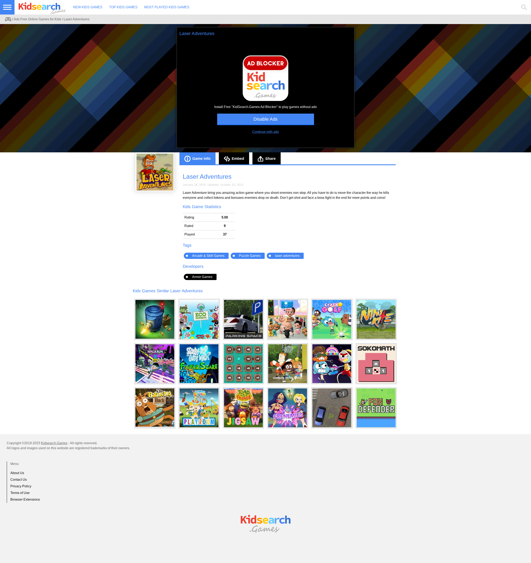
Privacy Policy (20, 486)
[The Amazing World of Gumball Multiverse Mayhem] (331, 363)
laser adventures (287, 255)
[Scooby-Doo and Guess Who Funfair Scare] (199, 363)
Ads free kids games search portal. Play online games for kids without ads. (40, 7)
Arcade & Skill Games (208, 255)
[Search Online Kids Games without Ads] (8, 19)
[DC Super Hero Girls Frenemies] (287, 407)
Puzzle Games (250, 255)
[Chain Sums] (243, 363)
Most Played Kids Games (166, 7)
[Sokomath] (376, 363)
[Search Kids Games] (524, 7)
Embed (238, 159)
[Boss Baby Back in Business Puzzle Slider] (287, 319)
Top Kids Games (123, 7)
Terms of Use (20, 493)
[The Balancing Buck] (154, 407)
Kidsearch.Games (54, 443)
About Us (17, 473)
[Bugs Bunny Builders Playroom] (199, 407)
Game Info (201, 159)
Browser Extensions (25, 499)
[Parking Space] (243, 319)
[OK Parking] (331, 407)
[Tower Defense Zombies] (154, 319)
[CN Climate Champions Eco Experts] (199, 319)
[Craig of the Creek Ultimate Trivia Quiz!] (287, 363)
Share (270, 159)
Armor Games (202, 277)
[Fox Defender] (376, 407)
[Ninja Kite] (376, 319)
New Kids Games (87, 7)
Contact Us (18, 479)
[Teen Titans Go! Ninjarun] (154, 363)
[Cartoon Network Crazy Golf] (331, 319)
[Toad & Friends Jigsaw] (243, 407)
